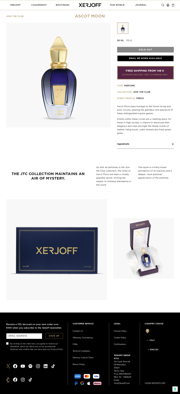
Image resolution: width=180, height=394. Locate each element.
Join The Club (14, 16)
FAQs (75, 344)
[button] (15, 5)
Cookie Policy (120, 338)
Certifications (120, 344)
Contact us (78, 331)
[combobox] (159, 340)
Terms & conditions (81, 351)
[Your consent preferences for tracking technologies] (175, 389)
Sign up (54, 336)
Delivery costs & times (83, 358)
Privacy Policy (56, 349)
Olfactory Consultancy (83, 338)
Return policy (79, 364)
